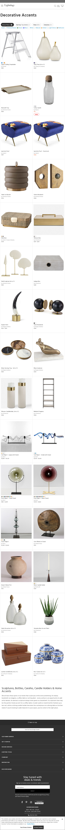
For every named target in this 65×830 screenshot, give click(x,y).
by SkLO (3, 457)
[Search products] (55, 6)
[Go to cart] (62, 5)
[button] (2, 6)
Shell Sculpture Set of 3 (7, 281)
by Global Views (38, 544)
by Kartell (3, 66)
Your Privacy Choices (26, 827)
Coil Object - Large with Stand (10, 455)
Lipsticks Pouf (5, 151)
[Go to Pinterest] (26, 802)
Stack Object (5, 542)
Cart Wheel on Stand (40, 542)
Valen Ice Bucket (6, 195)
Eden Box (4, 238)
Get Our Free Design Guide (32, 730)
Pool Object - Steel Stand (8, 498)
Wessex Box (37, 238)
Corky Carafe (37, 108)
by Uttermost (37, 240)
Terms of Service (21, 796)
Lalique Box (37, 281)
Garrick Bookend (38, 195)
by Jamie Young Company (7, 240)
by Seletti (3, 153)
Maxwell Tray (5, 108)
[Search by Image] (58, 6)
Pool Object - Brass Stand (41, 498)
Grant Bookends (38, 325)
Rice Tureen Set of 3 (39, 672)
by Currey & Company (39, 66)
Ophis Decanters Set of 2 (8, 628)
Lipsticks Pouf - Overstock (41, 151)
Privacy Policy (45, 795)
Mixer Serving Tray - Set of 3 (9, 368)
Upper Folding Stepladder (8, 64)
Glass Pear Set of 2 (39, 64)
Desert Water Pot (6, 585)
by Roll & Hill (37, 587)
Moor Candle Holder (39, 585)
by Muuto (36, 110)
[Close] (62, 819)
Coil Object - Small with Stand (42, 455)
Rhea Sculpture (38, 368)
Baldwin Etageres (39, 411)
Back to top (33, 722)
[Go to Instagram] (31, 802)
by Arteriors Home (6, 110)
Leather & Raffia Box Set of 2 (9, 672)
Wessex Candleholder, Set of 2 (10, 411)
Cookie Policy (31, 824)
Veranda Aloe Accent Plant (41, 628)
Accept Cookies (38, 827)
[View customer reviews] (39, 802)
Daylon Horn (4, 325)
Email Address (20, 787)
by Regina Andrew (5, 327)
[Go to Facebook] (22, 802)
